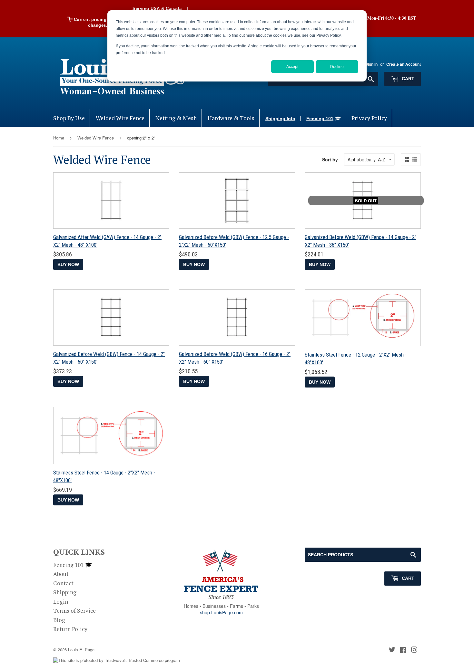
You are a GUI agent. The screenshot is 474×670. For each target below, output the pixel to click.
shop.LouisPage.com (221, 612)
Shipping (64, 592)
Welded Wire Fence (120, 118)
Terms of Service (74, 610)
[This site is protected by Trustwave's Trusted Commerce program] (116, 660)
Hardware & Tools (231, 118)
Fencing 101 (319, 118)
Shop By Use (69, 118)
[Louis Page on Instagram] (414, 650)
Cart (407, 78)
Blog (59, 620)
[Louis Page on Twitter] (392, 650)
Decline (337, 66)
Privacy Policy (369, 118)
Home (58, 138)
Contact (63, 583)
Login (60, 601)
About (61, 574)
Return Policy (70, 629)
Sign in (371, 64)
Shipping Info (280, 118)
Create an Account (403, 64)
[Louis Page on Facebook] (403, 650)
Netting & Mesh (176, 118)
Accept (292, 66)
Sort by (330, 159)
